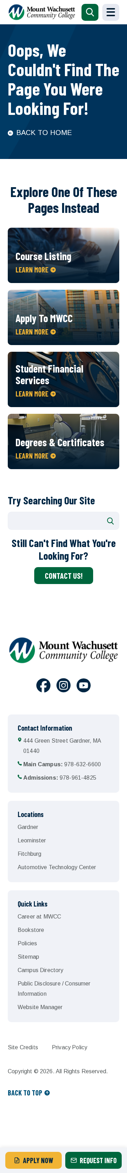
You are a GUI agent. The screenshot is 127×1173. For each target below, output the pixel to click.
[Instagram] (63, 686)
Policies (27, 943)
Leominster (32, 840)
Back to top (25, 1092)
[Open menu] (110, 12)
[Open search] (89, 12)
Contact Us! (64, 575)
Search (110, 520)
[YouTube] (84, 686)
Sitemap (28, 957)
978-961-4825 (59, 778)
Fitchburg (29, 854)
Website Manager (40, 1007)
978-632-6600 (62, 764)
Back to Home (44, 132)
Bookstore (31, 930)
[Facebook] (43, 686)
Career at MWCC (39, 917)
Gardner (28, 827)
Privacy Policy (69, 1047)
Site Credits (23, 1047)
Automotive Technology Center (57, 867)
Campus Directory (41, 970)
